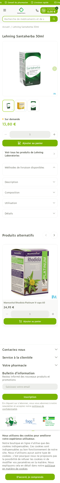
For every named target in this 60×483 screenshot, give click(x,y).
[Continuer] (54, 68)
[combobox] (26, 19)
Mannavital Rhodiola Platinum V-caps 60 (24, 302)
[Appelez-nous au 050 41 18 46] (37, 10)
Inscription (30, 397)
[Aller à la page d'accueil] (21, 10)
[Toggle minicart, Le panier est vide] (43, 10)
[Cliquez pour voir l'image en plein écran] (30, 68)
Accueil (6, 26)
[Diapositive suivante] (54, 235)
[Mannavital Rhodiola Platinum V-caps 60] (30, 272)
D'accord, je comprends (30, 477)
